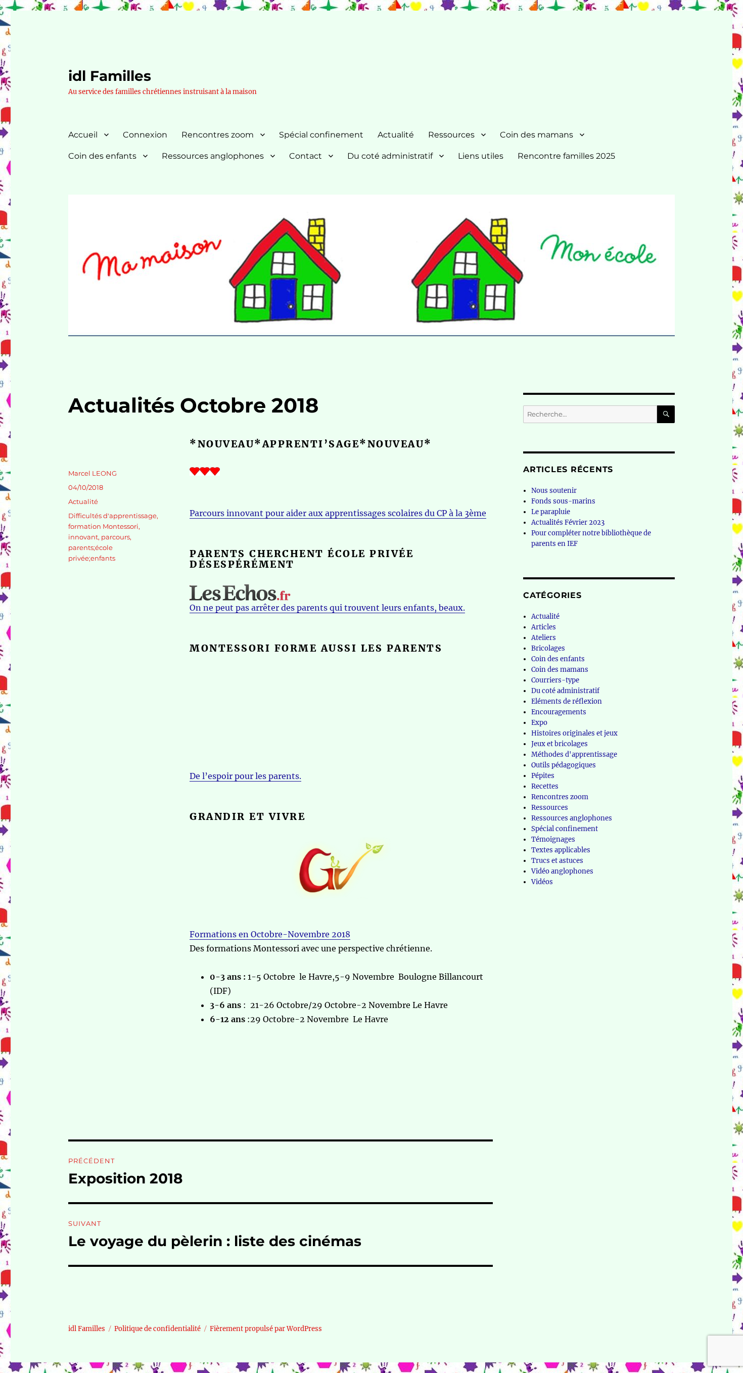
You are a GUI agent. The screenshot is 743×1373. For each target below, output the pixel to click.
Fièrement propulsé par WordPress (266, 1328)
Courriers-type (555, 680)
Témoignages (553, 839)
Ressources (451, 135)
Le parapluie (550, 512)
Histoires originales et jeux (574, 733)
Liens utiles (480, 156)
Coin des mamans (536, 135)
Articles (543, 627)
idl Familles (109, 75)
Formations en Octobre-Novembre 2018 (270, 934)
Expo (539, 722)
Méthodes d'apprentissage (574, 754)
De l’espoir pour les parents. (245, 776)
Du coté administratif (390, 156)
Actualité (396, 135)
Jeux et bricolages (559, 744)
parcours (115, 537)
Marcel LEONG (92, 473)
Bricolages (548, 648)
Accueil (83, 135)
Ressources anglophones (213, 156)
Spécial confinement (321, 135)
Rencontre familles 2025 (566, 156)
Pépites (542, 775)
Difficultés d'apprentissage (112, 516)
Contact (305, 156)
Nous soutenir (554, 490)
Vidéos (542, 882)
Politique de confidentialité (157, 1328)
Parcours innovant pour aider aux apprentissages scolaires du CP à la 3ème (338, 513)
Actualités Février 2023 (568, 522)
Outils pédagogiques (563, 765)
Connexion (145, 135)
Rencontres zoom (217, 135)
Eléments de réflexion (566, 701)
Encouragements (558, 712)
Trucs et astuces (557, 860)
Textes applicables (560, 850)
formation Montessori (103, 526)
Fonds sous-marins (563, 501)
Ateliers (543, 637)
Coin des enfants (102, 156)
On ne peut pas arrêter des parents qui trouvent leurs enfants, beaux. (327, 608)
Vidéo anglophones (562, 871)
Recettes (545, 786)
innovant (83, 537)
